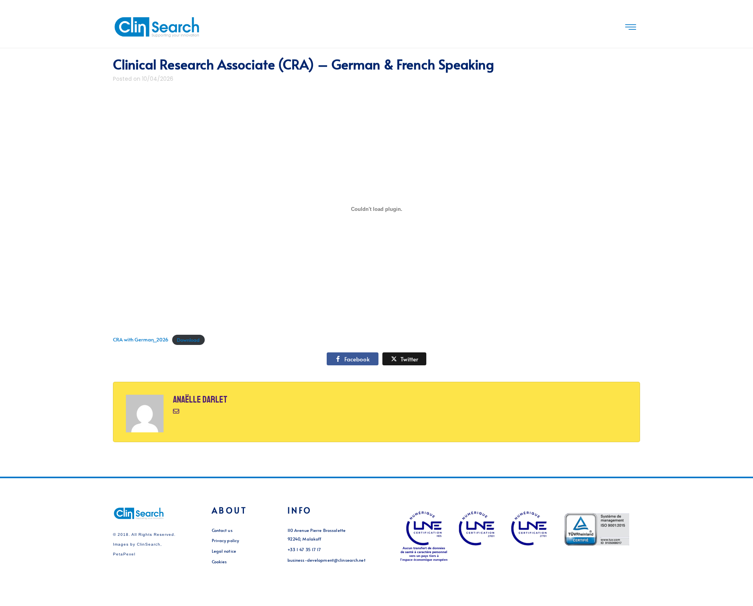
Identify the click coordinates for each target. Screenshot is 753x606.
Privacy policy (225, 540)
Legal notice (224, 551)
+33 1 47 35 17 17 (304, 549)
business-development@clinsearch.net (326, 560)
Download (188, 339)
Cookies (219, 561)
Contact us (222, 530)
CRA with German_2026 (140, 339)
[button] (630, 28)
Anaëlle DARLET (200, 399)
